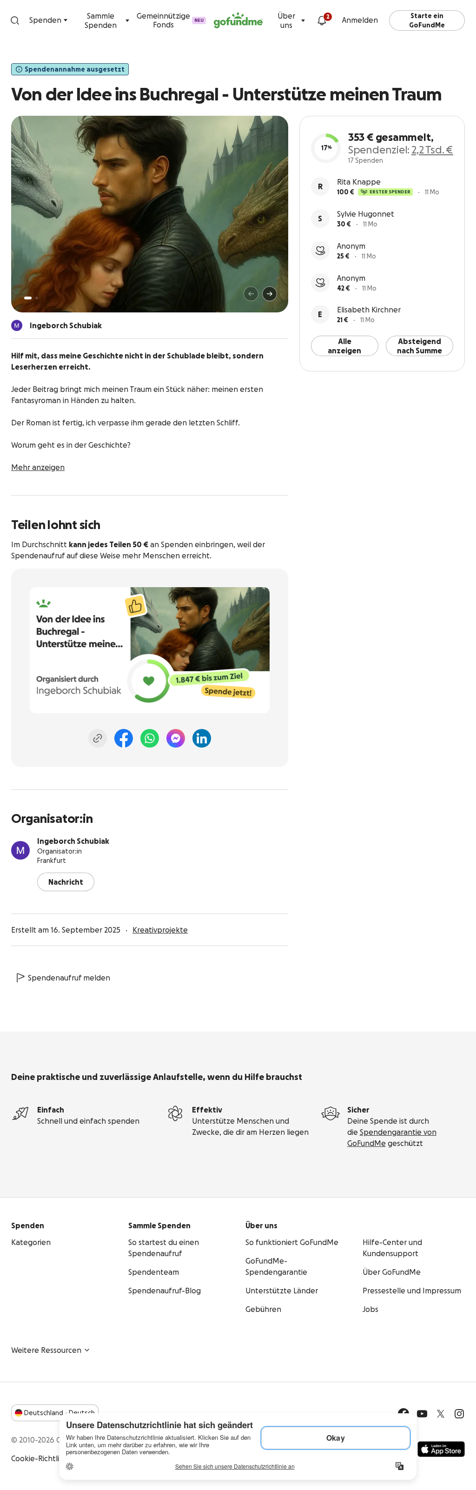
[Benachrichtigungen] (321, 20)
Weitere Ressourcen (46, 1350)
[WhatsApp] (149, 738)
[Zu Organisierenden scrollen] (16, 325)
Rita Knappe (359, 182)
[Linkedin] (201, 738)
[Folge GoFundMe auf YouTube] (422, 1413)
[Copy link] (97, 738)
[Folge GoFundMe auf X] (440, 1413)
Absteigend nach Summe (419, 346)
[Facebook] (123, 738)
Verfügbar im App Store (441, 1449)
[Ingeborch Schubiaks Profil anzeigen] (20, 850)
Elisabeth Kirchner (369, 309)
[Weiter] (269, 293)
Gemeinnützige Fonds (170, 20)
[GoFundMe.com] (238, 20)
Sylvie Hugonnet (365, 214)
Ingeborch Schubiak (73, 841)
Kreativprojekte (160, 930)
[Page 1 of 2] (28, 298)
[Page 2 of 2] (36, 298)
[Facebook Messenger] (175, 738)
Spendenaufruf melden (69, 977)
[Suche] (14, 20)
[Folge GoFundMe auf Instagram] (459, 1413)
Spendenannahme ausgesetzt (75, 69)
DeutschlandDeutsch (59, 1413)
